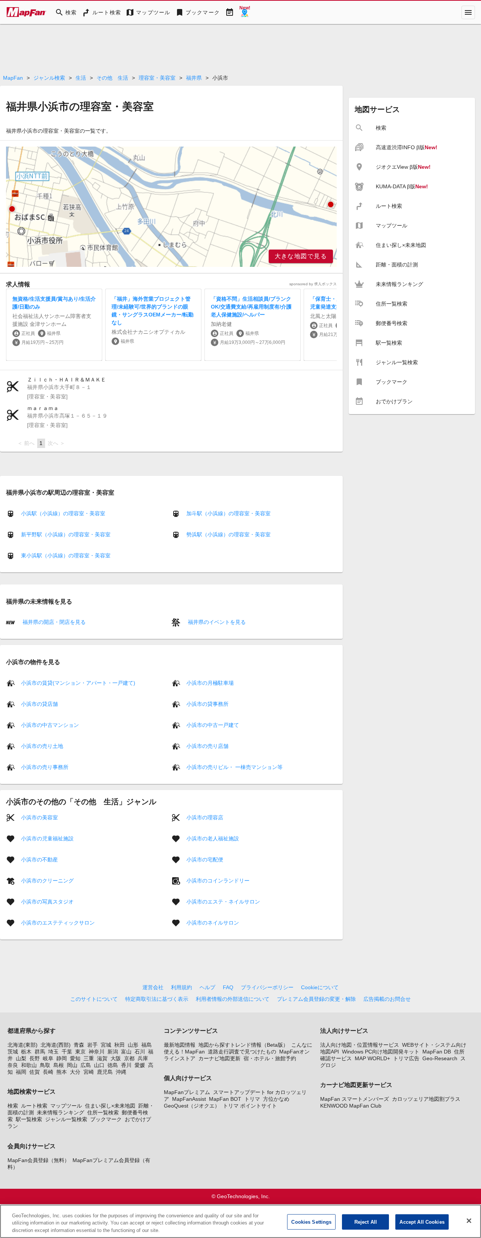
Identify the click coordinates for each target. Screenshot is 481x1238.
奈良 (13, 1065)
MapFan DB (436, 1052)
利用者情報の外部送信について (232, 999)
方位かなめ (276, 1099)
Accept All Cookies (421, 1221)
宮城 (106, 1045)
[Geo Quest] (244, 12)
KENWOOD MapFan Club (350, 1106)
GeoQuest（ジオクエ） (192, 1106)
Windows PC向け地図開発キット (380, 1052)
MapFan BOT (225, 1099)
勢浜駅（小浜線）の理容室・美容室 (228, 534)
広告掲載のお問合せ (387, 999)
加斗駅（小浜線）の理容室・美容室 (228, 513)
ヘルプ (207, 987)
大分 (75, 1072)
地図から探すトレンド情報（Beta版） (243, 1045)
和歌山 (29, 1065)
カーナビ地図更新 (219, 1058)
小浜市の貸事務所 (207, 704)
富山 (126, 1052)
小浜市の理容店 (204, 817)
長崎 (48, 1072)
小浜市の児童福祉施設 (47, 838)
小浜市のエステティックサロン (58, 922)
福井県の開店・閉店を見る (53, 622)
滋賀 (102, 1058)
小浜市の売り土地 (42, 746)
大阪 (115, 1058)
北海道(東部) (23, 1045)
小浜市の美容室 (39, 817)
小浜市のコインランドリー (218, 880)
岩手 (92, 1045)
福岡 (21, 1072)
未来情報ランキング (60, 1112)
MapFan (13, 78)
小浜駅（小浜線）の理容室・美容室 (63, 513)
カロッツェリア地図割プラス (426, 1099)
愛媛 (140, 1065)
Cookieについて (320, 987)
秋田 (119, 1045)
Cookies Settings (311, 1221)
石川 (140, 1052)
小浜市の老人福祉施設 (212, 838)
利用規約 (181, 987)
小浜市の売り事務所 (44, 767)
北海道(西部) (56, 1045)
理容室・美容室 (157, 78)
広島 (85, 1065)
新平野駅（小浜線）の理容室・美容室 (65, 534)
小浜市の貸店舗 (39, 704)
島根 (58, 1065)
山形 (133, 1045)
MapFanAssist (189, 1099)
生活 (81, 78)
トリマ (252, 1099)
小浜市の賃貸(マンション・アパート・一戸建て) (78, 683)
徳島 (112, 1065)
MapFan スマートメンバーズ (354, 1099)
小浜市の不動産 (39, 859)
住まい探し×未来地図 (110, 1106)
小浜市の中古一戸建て (212, 725)
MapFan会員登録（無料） (39, 1160)
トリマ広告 (406, 1058)
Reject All (365, 1221)
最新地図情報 (179, 1045)
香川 (126, 1065)
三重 (88, 1058)
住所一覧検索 (103, 1112)
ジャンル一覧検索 (66, 1119)
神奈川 (96, 1052)
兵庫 (143, 1058)
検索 (13, 1106)
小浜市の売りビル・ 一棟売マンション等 (234, 767)
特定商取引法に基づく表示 (156, 999)
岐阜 (48, 1058)
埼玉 (53, 1052)
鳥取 (45, 1065)
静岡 (61, 1058)
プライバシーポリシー (267, 987)
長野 (34, 1058)
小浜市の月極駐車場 (210, 683)
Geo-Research (439, 1058)
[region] (171, 207)
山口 (99, 1065)
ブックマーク (106, 1119)
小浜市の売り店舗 (207, 746)
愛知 (75, 1058)
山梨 (21, 1058)
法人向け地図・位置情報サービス (359, 1045)
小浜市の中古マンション (50, 725)
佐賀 (34, 1072)
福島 (146, 1045)
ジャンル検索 (49, 78)
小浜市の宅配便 (204, 859)
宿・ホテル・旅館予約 (270, 1058)
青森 (79, 1045)
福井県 (194, 78)
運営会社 (152, 987)
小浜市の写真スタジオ (47, 901)
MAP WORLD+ (372, 1058)
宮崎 (88, 1072)
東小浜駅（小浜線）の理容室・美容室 (65, 555)
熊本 (61, 1072)
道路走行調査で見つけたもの (242, 1052)
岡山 (72, 1065)
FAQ (228, 987)
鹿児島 (105, 1072)
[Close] (469, 1220)
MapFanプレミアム (187, 1092)
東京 (80, 1052)
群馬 (40, 1052)
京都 (129, 1058)
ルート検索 (34, 1106)
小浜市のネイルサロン (212, 922)
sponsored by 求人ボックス (313, 284)
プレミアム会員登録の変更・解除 (316, 999)
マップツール (66, 1106)
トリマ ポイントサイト (250, 1106)
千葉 (67, 1052)
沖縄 (121, 1072)
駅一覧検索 (29, 1119)
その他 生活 (112, 78)
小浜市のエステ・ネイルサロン (223, 901)
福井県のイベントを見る (216, 622)
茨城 (13, 1052)
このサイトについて (94, 999)
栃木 (26, 1052)
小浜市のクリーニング (47, 880)
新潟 (112, 1052)
